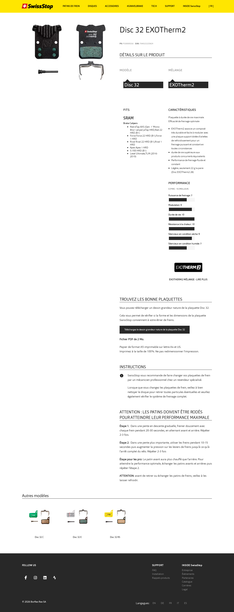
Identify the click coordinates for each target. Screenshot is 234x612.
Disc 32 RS (115, 537)
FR (170, 603)
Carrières (186, 585)
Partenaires (188, 577)
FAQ (154, 570)
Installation (158, 573)
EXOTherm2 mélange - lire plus (188, 279)
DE (162, 603)
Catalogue (187, 581)
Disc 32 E (77, 537)
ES (185, 603)
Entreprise (187, 570)
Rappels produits (161, 577)
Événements (188, 573)
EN (154, 603)
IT (178, 603)
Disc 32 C (39, 537)
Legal (185, 589)
